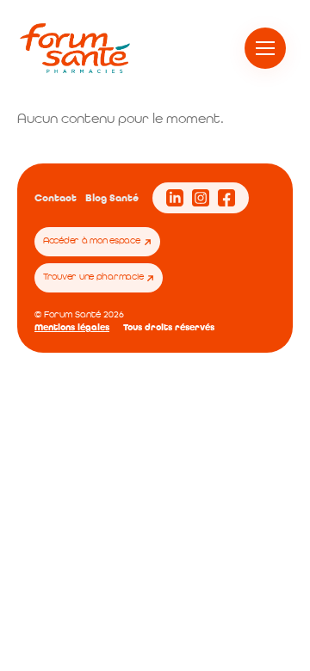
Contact (55, 199)
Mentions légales (71, 327)
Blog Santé (112, 199)
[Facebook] (226, 197)
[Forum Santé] (75, 48)
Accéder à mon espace (91, 241)
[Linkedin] (174, 197)
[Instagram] (200, 197)
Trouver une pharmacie (93, 277)
